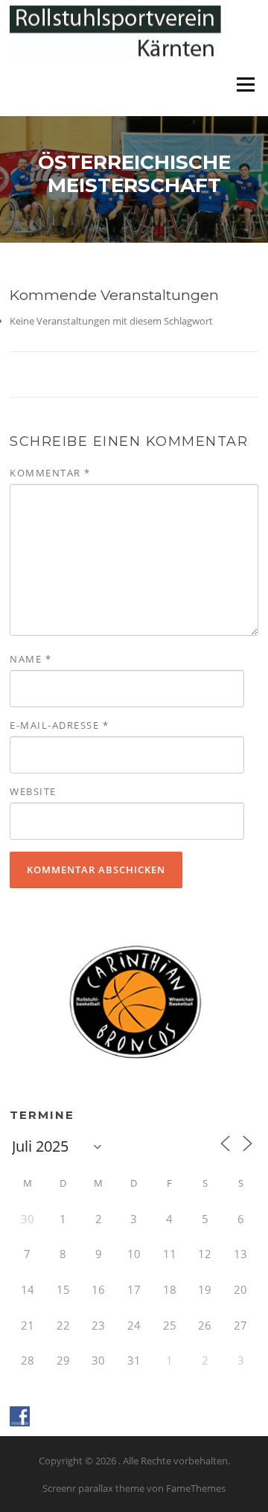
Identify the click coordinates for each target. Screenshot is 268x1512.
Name (30, 659)
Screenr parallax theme (93, 1488)
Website (33, 791)
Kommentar (50, 472)
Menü (245, 84)
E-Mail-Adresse (59, 725)
